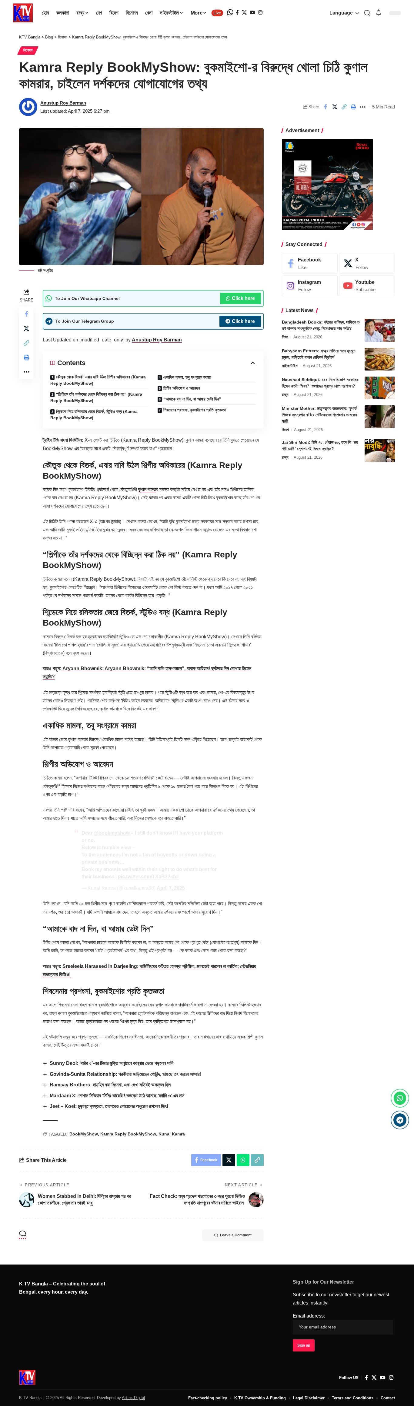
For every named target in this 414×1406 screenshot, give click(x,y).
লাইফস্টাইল (290, 366)
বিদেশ (285, 429)
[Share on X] (334, 107)
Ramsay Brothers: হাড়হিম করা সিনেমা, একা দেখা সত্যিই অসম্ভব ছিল (110, 1084)
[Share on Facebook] (325, 107)
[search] (367, 13)
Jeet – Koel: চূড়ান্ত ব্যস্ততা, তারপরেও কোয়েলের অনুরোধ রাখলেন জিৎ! (109, 1106)
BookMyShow (83, 1134)
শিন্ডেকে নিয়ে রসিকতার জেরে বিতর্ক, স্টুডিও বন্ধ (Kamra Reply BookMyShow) (94, 414)
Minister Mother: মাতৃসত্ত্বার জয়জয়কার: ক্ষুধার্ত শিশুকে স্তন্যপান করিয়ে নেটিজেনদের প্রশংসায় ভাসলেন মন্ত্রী (319, 415)
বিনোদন (28, 50)
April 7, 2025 (171, 888)
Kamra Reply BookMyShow (128, 1134)
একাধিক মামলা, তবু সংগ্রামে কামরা (187, 377)
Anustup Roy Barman (63, 102)
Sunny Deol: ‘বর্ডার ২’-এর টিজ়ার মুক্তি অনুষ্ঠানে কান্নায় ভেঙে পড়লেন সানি (111, 1063)
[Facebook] (237, 12)
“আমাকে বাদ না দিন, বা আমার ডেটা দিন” (192, 399)
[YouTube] (252, 12)
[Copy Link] (344, 107)
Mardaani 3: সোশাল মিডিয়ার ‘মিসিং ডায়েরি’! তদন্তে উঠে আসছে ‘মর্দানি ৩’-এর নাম (117, 1095)
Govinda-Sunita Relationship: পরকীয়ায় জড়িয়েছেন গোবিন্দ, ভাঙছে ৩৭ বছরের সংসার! (125, 1074)
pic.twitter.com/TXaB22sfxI (148, 876)
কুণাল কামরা (147, 489)
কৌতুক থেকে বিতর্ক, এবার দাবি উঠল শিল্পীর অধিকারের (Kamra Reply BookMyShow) (98, 380)
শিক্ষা (285, 337)
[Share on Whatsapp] (243, 1160)
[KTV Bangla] (27, 1377)
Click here (243, 298)
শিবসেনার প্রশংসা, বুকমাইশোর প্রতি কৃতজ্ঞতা (194, 409)
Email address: (309, 1315)
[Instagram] (260, 12)
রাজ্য (285, 394)
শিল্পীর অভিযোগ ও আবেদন (181, 388)
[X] (244, 12)
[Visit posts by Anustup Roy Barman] (28, 107)
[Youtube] (367, 285)
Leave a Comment (236, 1235)
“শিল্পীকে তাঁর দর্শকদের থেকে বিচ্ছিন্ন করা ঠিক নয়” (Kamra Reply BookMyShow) (96, 397)
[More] (363, 107)
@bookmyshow (112, 833)
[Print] (353, 107)
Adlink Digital (133, 1397)
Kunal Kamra (172, 1134)
